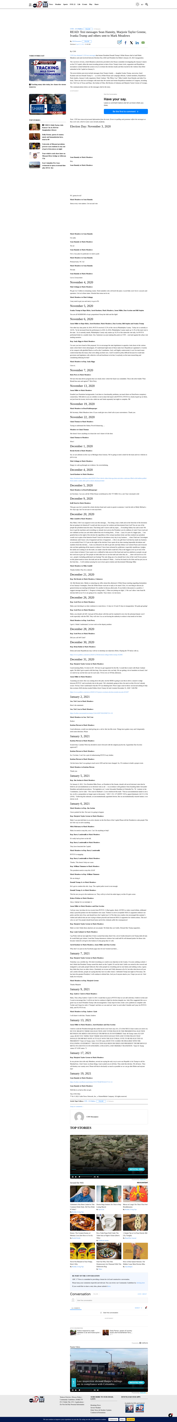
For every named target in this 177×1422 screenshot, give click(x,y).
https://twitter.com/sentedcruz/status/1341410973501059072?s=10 (91, 713)
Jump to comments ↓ (76, 1106)
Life (79, 4)
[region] (109, 1318)
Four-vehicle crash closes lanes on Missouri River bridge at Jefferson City (54, 156)
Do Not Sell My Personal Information (72, 1404)
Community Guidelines (67, 1399)
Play (90, 4)
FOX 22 (72, 4)
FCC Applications (77, 1402)
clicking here (140, 1283)
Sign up (144, 1294)
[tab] (76, 1308)
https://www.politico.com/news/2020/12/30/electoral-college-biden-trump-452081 (96, 655)
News (51, 4)
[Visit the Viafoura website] (143, 1343)
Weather (58, 4)
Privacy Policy (76, 1397)
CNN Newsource (76, 41)
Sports (65, 4)
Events (84, 4)
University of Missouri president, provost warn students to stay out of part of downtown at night (53, 146)
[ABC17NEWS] (40, 4)
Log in (139, 1294)
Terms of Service (65, 1397)
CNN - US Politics (89, 1101)
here (109, 1286)
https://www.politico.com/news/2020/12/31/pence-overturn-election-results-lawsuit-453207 (99, 692)
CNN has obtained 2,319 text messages (82, 55)
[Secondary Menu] (31, 4)
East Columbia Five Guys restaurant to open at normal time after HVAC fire (54, 165)
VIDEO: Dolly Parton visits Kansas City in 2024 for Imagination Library (52, 127)
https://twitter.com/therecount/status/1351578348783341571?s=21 (91, 1082)
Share (96, 4)
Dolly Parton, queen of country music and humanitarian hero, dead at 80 (53, 137)
